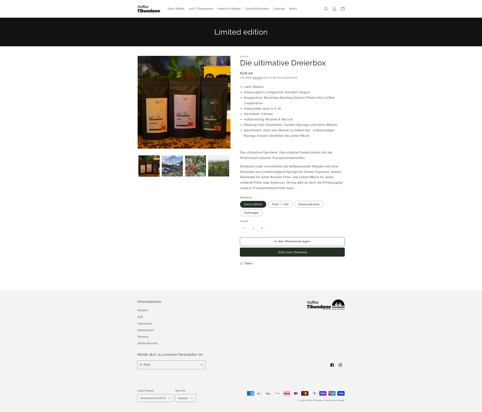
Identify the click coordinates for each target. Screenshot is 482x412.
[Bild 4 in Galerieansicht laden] (218, 166)
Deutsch (183, 398)
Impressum (144, 323)
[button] (326, 9)
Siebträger (251, 212)
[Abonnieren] (201, 365)
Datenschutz (145, 330)
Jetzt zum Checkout (292, 252)
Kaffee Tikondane (315, 400)
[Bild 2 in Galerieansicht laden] (172, 166)
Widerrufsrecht (147, 343)
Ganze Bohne (253, 204)
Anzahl (244, 221)
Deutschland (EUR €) (153, 398)
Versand (257, 77)
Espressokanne (309, 204)
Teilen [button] (248, 263)
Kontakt (142, 310)
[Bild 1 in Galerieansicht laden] (149, 166)
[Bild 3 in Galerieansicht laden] (195, 166)
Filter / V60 (280, 204)
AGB (140, 317)
